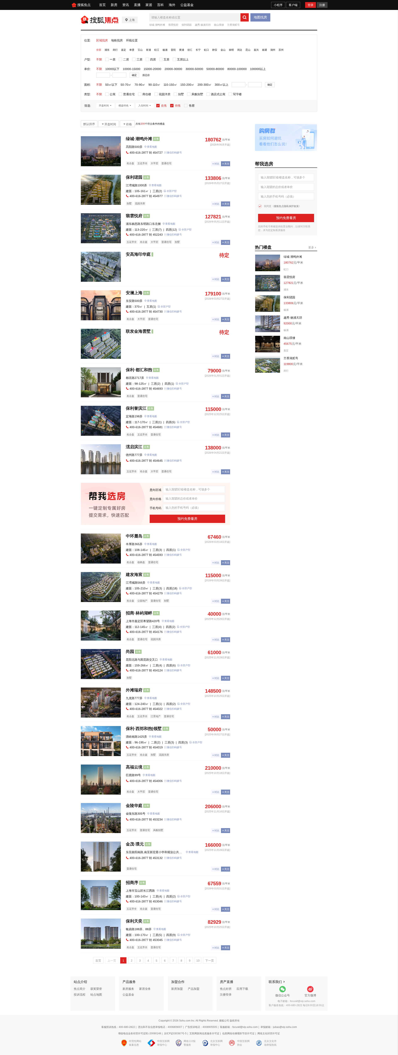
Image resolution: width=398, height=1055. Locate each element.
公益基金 (187, 5)
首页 (102, 5)
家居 (149, 5)
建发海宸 (134, 574)
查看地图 (152, 146)
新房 (114, 5)
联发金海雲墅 (138, 331)
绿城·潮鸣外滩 (157, 24)
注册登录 (226, 994)
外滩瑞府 (134, 690)
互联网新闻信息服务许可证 (204, 1033)
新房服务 (128, 988)
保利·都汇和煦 (139, 369)
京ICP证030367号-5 (175, 1033)
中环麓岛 (134, 536)
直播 (137, 5)
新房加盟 (177, 988)
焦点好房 (226, 988)
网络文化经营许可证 (268, 1033)
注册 (322, 5)
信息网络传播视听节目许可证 (238, 1033)
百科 (160, 5)
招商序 (132, 882)
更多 (311, 247)
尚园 (130, 651)
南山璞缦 (219, 24)
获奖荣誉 (96, 988)
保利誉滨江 (136, 408)
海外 (172, 5)
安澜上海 (134, 292)
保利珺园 (187, 24)
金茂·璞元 (135, 844)
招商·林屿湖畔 (139, 613)
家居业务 (145, 988)
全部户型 (172, 191)
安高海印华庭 (138, 254)
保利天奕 (134, 921)
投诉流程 (79, 994)
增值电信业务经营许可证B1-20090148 (139, 1033)
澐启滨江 (134, 446)
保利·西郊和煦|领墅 (144, 728)
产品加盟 (193, 988)
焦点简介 (79, 988)
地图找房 (260, 17)
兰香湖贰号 (233, 24)
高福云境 (134, 767)
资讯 (125, 5)
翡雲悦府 (173, 24)
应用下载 (242, 988)
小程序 (278, 5)
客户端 (293, 5)
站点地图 (96, 994)
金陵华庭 (134, 805)
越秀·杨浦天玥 (203, 24)
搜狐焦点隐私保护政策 (286, 206)
